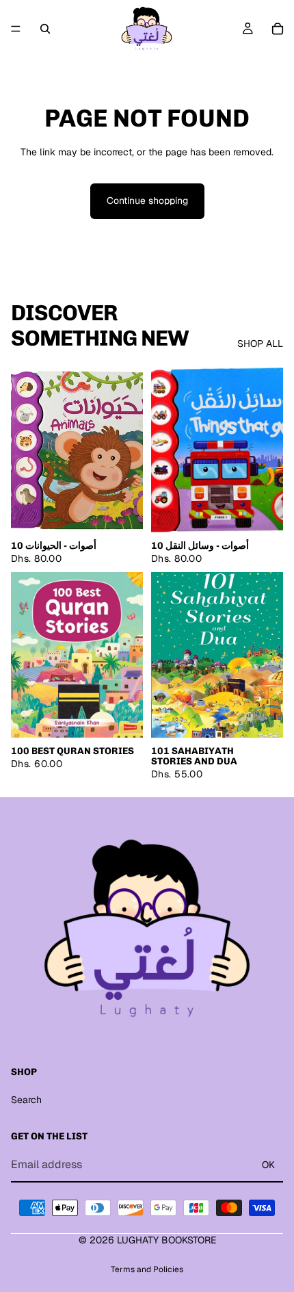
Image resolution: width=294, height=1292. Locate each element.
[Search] (45, 29)
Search (26, 1100)
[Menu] (15, 28)
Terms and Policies (147, 1269)
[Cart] (278, 29)
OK (268, 1165)
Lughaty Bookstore (166, 1240)
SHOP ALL (260, 343)
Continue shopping (147, 200)
